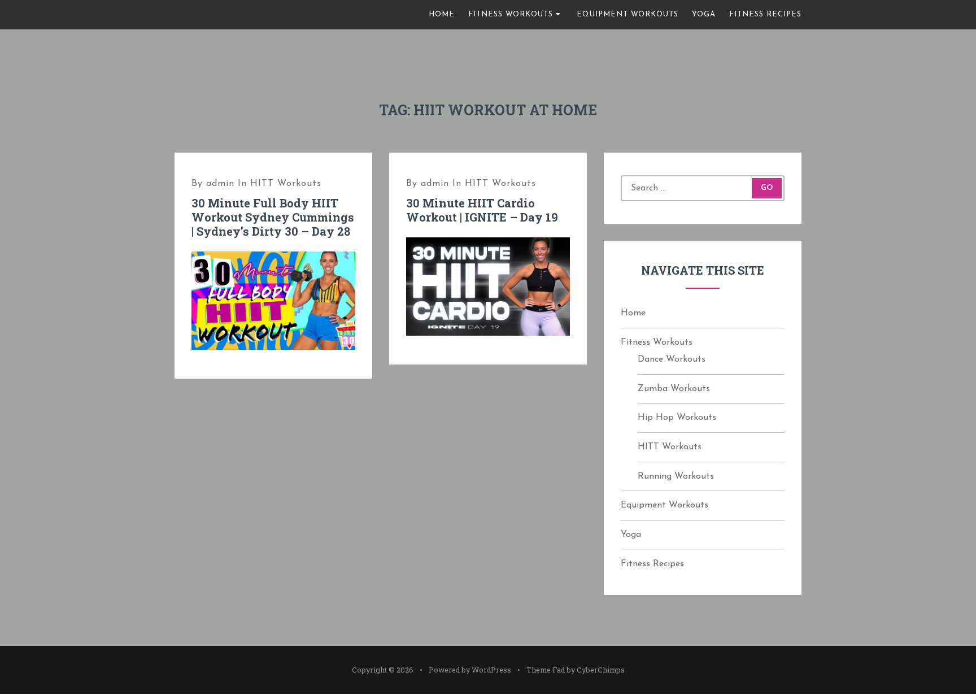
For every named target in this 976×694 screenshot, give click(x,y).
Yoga (704, 14)
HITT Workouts (285, 183)
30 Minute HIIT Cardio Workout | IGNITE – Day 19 (482, 210)
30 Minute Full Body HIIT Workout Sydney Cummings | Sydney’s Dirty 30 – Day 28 (272, 217)
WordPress (491, 669)
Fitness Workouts (510, 14)
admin (220, 183)
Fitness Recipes (765, 14)
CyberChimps (601, 669)
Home (442, 14)
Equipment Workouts (627, 14)
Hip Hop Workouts (677, 417)
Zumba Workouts (674, 388)
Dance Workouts (671, 359)
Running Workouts (676, 476)
